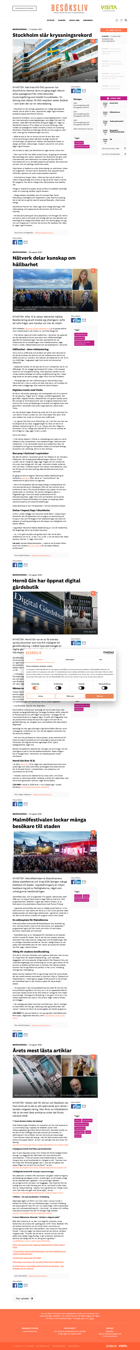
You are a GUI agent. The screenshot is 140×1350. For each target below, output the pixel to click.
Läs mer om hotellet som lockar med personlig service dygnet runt (40, 1167)
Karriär (61, 20)
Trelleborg (79, 1132)
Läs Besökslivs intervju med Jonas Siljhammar (31, 1241)
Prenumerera (59, 1346)
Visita (88, 1132)
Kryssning (79, 143)
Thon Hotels (80, 1128)
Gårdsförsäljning (82, 705)
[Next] (93, 60)
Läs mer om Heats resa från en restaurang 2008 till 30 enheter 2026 (40, 1145)
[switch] (58, 688)
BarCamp (25, 478)
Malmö (86, 896)
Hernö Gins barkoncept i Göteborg (35, 787)
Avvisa (40, 696)
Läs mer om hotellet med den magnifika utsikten (33, 1213)
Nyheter (50, 20)
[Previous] (17, 60)
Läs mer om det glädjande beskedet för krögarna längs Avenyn (38, 1193)
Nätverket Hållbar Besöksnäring (37, 328)
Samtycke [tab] (39, 659)
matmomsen (87, 1120)
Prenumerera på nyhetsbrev (24, 8)
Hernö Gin (24, 764)
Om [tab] (100, 659)
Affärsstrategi (81, 334)
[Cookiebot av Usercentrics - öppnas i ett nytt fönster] (105, 652)
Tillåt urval (70, 696)
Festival (78, 896)
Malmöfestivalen (81, 900)
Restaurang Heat (81, 1124)
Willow (78, 1136)
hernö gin (79, 709)
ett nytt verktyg (34, 545)
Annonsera (88, 20)
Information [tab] (70, 659)
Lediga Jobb (74, 20)
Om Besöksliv (43, 1346)
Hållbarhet (79, 338)
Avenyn (78, 1120)
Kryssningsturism (82, 146)
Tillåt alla (99, 696)
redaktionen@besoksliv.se (43, 233)
